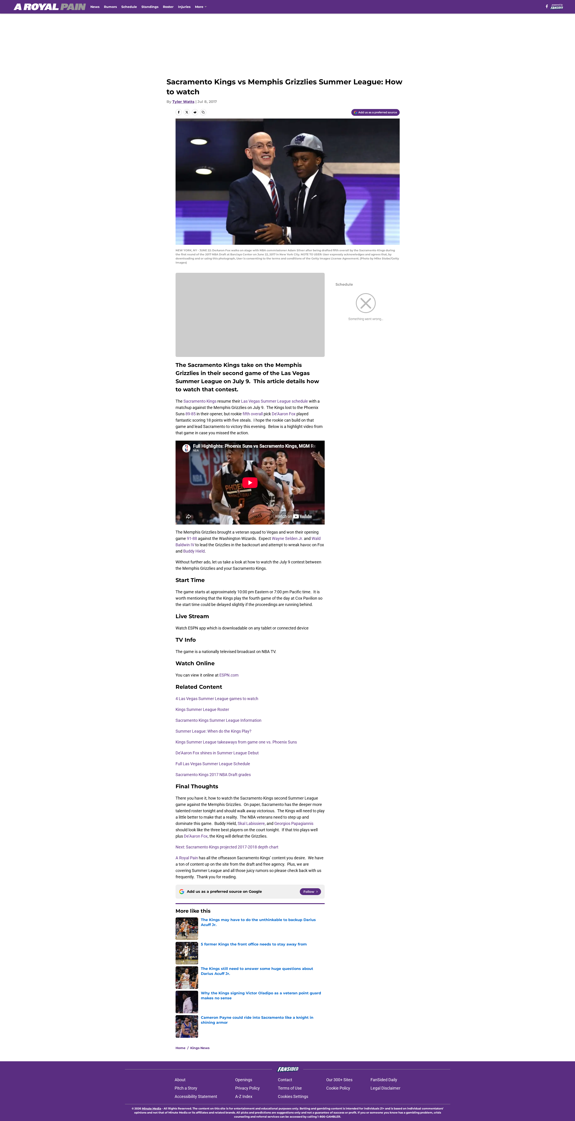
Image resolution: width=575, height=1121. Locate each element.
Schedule (129, 7)
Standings (149, 7)
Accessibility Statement (196, 1096)
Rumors (110, 7)
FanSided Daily (384, 1079)
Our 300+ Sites (339, 1079)
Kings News (199, 1048)
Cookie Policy (338, 1088)
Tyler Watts (183, 102)
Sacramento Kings (199, 401)
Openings (243, 1079)
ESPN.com (229, 675)
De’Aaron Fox (284, 413)
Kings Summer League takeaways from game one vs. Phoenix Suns (237, 742)
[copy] (203, 112)
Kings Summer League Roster (203, 709)
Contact (285, 1079)
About (180, 1079)
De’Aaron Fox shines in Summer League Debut (218, 752)
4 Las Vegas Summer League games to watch (217, 698)
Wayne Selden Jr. (287, 538)
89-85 (190, 413)
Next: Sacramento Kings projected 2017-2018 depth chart (227, 847)
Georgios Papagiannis (293, 823)
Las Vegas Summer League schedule (274, 401)
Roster (168, 7)
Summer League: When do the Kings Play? (214, 731)
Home (180, 1048)
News (94, 7)
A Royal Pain (187, 857)
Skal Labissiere (251, 823)
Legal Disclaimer (385, 1088)
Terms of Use (290, 1088)
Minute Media (151, 1108)
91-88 (192, 538)
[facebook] (547, 6)
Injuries (184, 7)
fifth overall (253, 413)
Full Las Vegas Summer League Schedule (213, 763)
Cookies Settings (293, 1096)
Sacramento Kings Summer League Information (219, 720)
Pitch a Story (186, 1088)
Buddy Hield (194, 551)
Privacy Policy (247, 1088)
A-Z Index (243, 1096)
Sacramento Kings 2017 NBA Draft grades (214, 774)
